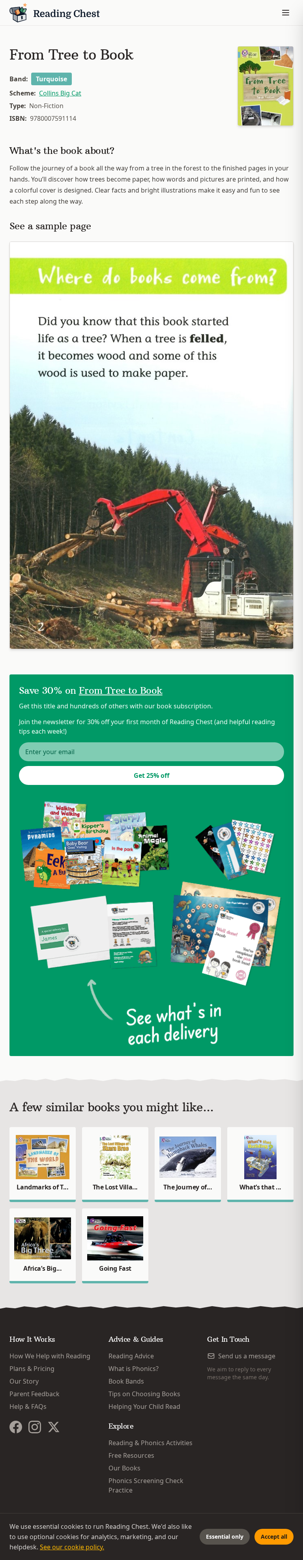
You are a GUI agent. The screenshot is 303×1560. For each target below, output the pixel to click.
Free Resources (131, 1455)
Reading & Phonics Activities (150, 1442)
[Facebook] (15, 1427)
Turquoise (51, 79)
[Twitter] (53, 1427)
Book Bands (126, 1381)
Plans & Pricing (31, 1368)
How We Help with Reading (49, 1356)
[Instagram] (34, 1427)
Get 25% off (151, 775)
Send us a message (246, 1356)
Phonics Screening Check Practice (145, 1485)
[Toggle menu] (286, 13)
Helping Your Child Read (144, 1406)
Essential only (224, 1536)
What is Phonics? (133, 1368)
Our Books (124, 1468)
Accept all (274, 1536)
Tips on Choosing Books (144, 1394)
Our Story (24, 1381)
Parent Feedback (34, 1394)
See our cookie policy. (72, 1547)
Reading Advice (131, 1356)
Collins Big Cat (60, 93)
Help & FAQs (28, 1406)
